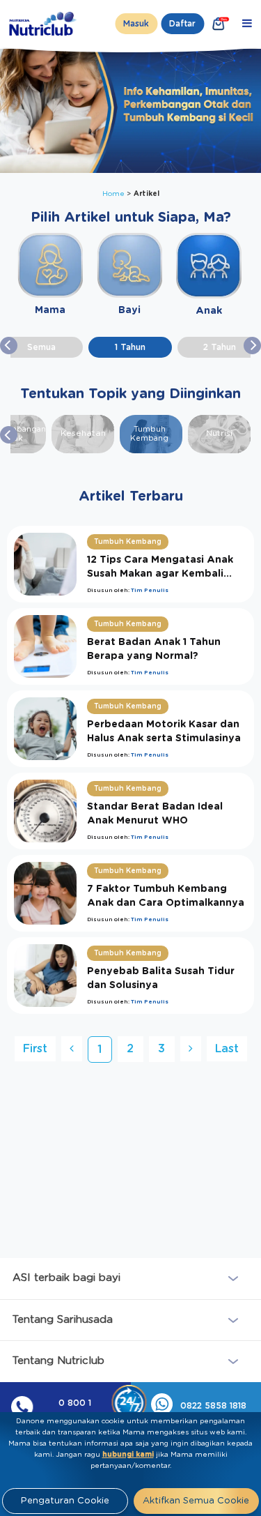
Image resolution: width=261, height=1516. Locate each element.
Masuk (136, 24)
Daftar (182, 24)
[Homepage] (44, 23)
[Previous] (71, 1048)
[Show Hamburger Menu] (247, 23)
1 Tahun (130, 347)
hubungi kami (128, 1454)
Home (114, 193)
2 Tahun (219, 347)
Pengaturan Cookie (65, 1501)
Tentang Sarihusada (63, 1319)
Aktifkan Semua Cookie (196, 1501)
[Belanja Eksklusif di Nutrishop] (218, 23)
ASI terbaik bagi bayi (66, 1278)
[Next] (190, 1048)
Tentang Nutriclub (58, 1361)
